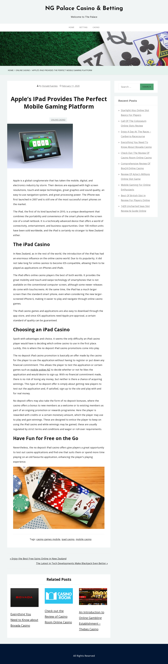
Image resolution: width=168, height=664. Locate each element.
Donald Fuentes (50, 86)
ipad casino (68, 539)
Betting (83, 27)
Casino (96, 27)
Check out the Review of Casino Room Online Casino (58, 616)
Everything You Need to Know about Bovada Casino (24, 619)
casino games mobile (48, 539)
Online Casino (58, 119)
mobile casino (83, 539)
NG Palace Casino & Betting (84, 8)
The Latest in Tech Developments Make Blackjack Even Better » (72, 563)
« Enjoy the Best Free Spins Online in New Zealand (38, 558)
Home (71, 27)
